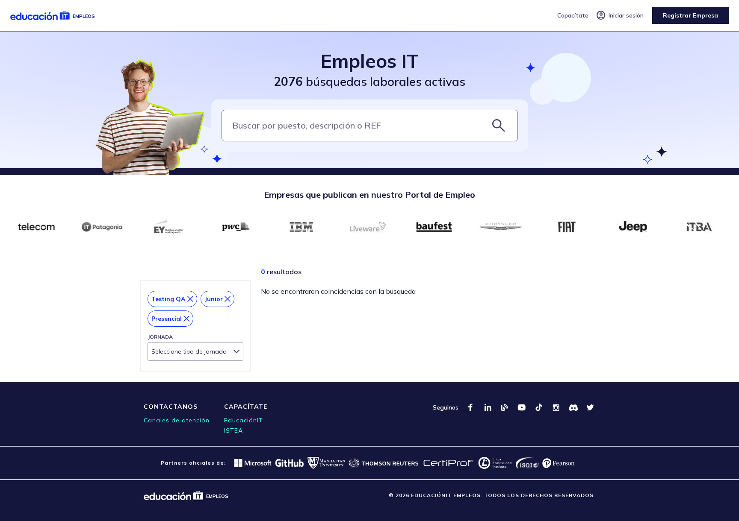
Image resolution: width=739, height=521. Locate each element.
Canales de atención (177, 420)
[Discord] (573, 407)
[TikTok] (539, 407)
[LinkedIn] (487, 407)
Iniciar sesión (620, 15)
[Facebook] (470, 407)
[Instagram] (556, 407)
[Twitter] (590, 407)
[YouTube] (522, 407)
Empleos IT (370, 61)
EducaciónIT (243, 420)
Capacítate (572, 15)
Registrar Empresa (690, 15)
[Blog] (505, 407)
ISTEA (233, 430)
